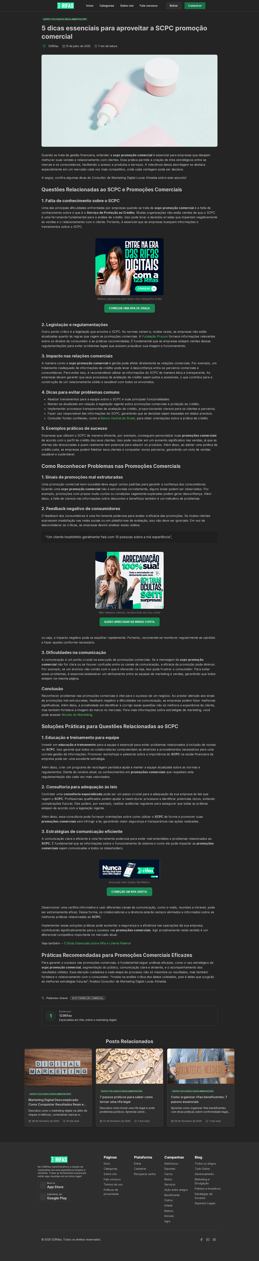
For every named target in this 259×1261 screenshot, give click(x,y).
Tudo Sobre (202, 1168)
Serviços (169, 1184)
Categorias (107, 5)
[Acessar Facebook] (201, 1239)
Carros (168, 1174)
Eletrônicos (171, 1163)
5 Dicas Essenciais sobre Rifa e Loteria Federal (97, 943)
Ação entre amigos (176, 1189)
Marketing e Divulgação (202, 1181)
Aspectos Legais (205, 1203)
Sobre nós (127, 5)
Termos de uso (113, 1184)
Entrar (137, 1163)
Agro (167, 1221)
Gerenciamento (204, 1174)
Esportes (169, 1168)
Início (89, 5)
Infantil (168, 1205)
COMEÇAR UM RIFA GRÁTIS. (129, 891)
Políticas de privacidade (111, 1192)
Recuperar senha (145, 1174)
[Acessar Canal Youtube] (208, 1239)
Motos (168, 1179)
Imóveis (169, 1216)
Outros (168, 1200)
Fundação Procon (155, 336)
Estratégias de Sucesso (204, 1196)
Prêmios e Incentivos (208, 1188)
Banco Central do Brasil (118, 418)
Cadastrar (140, 1168)
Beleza (168, 1210)
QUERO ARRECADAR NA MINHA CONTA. (129, 621)
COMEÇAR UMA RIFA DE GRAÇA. (129, 308)
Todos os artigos (205, 1163)
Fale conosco (149, 5)
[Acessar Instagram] (214, 1239)
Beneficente (172, 1195)
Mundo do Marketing (77, 715)
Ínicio (107, 1163)
